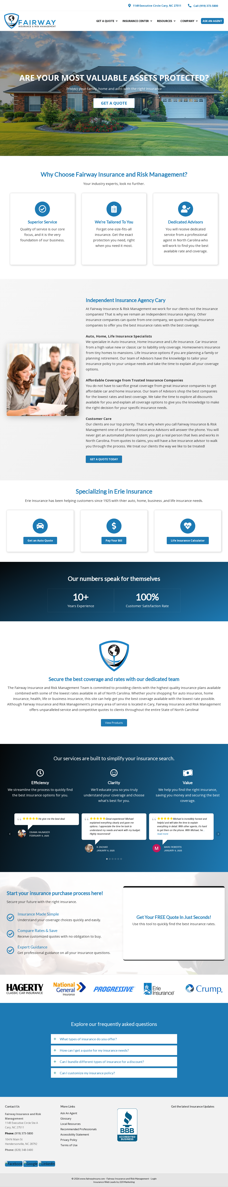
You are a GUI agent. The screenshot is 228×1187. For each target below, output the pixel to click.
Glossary (65, 1118)
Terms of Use (68, 1145)
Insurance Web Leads (104, 1182)
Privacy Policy (68, 1140)
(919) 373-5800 (19, 1133)
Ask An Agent (68, 1113)
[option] (29, 989)
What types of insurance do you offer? (88, 1039)
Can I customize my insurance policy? (87, 1073)
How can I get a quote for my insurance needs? (94, 1050)
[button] (155, 5)
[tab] (114, 1039)
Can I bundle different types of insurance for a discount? (102, 1062)
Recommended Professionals (78, 1129)
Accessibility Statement (74, 1134)
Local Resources (70, 1124)
